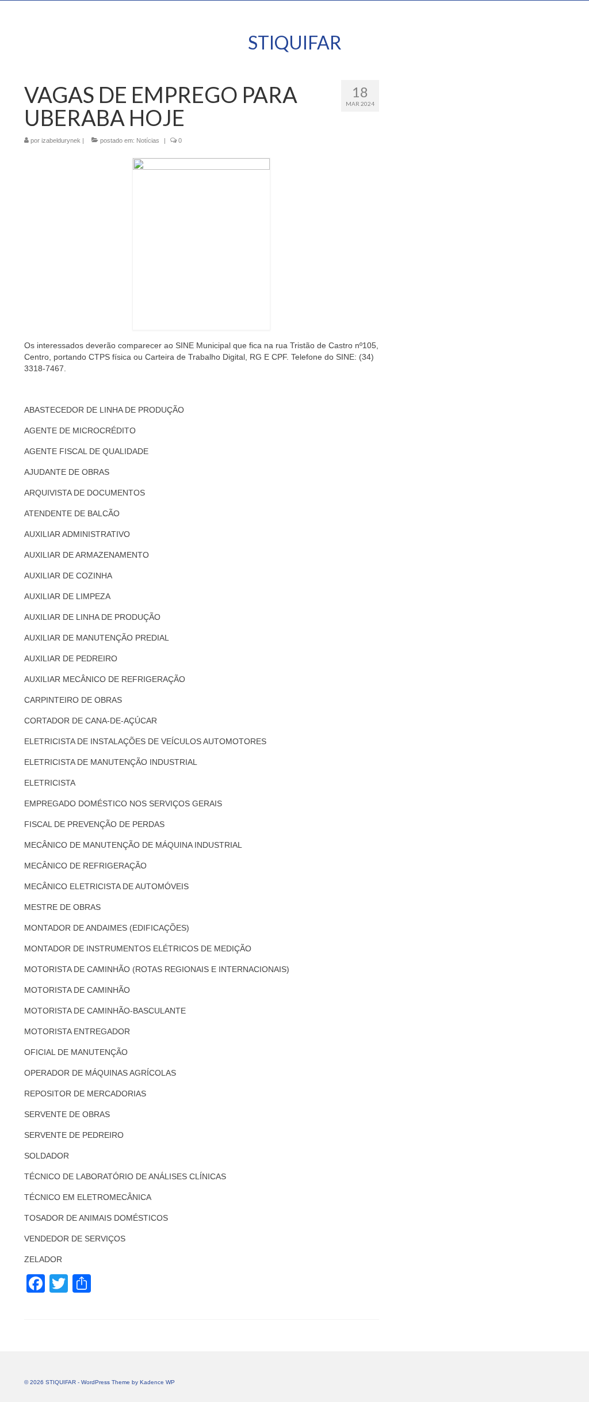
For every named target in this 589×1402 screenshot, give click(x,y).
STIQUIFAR (295, 42)
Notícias (147, 140)
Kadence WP (157, 1382)
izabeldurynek (61, 140)
